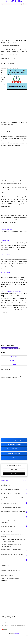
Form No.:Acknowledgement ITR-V (11, 291)
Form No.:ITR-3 (5, 213)
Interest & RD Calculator (14, 449)
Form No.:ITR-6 (5, 254)
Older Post (14, 360)
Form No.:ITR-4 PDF (7, 229)
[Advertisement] (14, 21)
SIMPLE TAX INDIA (14, 1)
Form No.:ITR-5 (5, 240)
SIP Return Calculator (14, 453)
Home (14, 364)
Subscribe (14, 473)
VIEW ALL (24, 480)
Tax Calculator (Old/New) (14, 440)
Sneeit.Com (16, 633)
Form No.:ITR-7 (5, 273)
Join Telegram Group (20, 625)
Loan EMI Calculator (13, 458)
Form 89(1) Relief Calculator (14, 444)
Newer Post (14, 356)
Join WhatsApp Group (8, 625)
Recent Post (5, 480)
